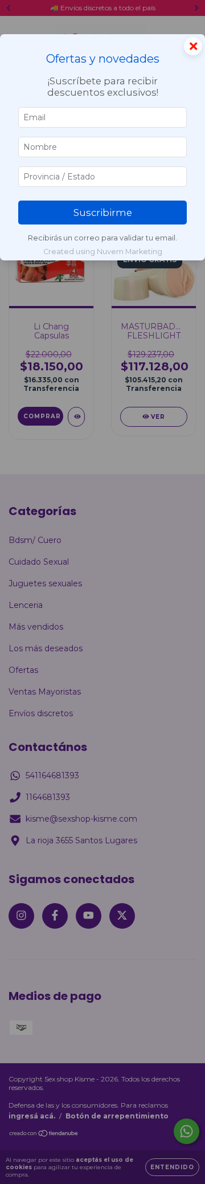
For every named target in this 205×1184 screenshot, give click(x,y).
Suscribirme (102, 212)
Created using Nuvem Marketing (102, 251)
